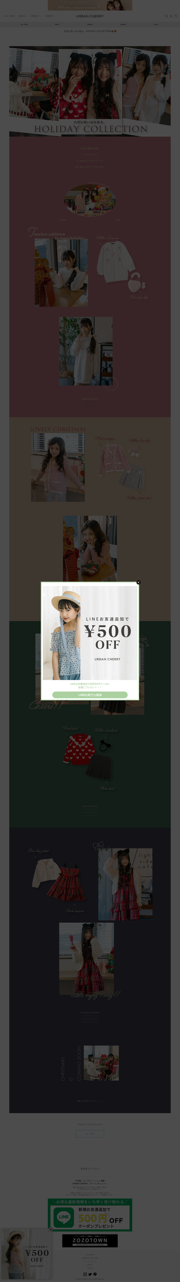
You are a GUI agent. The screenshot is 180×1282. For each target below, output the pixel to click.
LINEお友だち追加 (90, 694)
